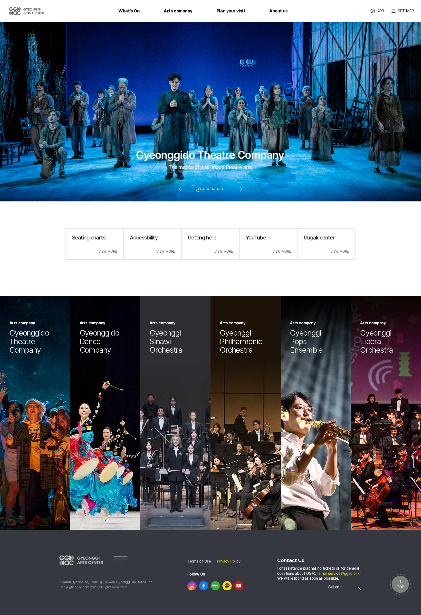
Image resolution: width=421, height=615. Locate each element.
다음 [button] (236, 189)
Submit (335, 586)
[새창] (192, 585)
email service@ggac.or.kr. (340, 573)
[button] (198, 189)
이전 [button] (185, 189)
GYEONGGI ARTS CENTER (26, 11)
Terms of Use (199, 561)
